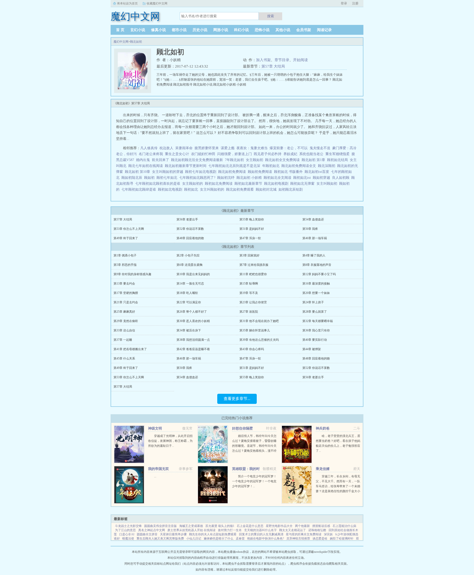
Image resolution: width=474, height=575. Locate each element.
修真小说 (158, 30)
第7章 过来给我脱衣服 (253, 265)
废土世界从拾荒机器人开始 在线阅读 (191, 530)
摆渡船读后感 (321, 526)
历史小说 (200, 30)
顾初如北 (192, 189)
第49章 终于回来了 (126, 238)
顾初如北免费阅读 (220, 183)
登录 (344, 3)
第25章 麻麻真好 (124, 311)
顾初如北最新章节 (249, 183)
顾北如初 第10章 (138, 172)
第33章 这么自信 (124, 330)
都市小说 (179, 30)
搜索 (270, 16)
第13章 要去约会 (124, 283)
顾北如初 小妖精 (250, 178)
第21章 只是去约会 (126, 302)
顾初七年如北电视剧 (201, 172)
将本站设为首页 (127, 3)
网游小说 (220, 30)
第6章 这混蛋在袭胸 (189, 265)
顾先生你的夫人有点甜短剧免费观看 (213, 534)
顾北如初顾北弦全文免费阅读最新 (198, 160)
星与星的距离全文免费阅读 (303, 534)
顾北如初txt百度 (318, 172)
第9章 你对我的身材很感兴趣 (132, 274)
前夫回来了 (160, 160)
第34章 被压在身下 (189, 330)
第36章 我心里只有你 (316, 330)
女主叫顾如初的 (213, 189)
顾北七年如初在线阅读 (146, 166)
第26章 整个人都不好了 (192, 311)
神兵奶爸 (323, 428)
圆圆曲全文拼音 (147, 534)
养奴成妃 (290, 154)
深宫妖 (328, 534)
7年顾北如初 (235, 160)
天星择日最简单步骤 (173, 534)
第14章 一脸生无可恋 (190, 283)
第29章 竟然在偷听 (126, 321)
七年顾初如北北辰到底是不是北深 (235, 166)
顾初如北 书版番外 (289, 172)
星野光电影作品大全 (279, 526)
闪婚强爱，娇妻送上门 (234, 154)
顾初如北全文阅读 (278, 178)
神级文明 (155, 428)
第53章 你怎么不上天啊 (129, 229)
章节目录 (282, 60)
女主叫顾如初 (327, 183)
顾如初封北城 (267, 189)
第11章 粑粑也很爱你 (253, 274)
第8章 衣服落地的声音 (316, 265)
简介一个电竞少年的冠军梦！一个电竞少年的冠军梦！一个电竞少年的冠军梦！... (254, 481)
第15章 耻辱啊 (248, 283)
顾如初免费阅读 (261, 172)
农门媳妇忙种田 (203, 154)
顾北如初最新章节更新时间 (186, 166)
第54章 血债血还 (313, 219)
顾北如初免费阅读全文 (299, 166)
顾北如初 (136, 41)
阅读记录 (324, 30)
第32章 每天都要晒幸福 (317, 321)
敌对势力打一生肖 (230, 530)
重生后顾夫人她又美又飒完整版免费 (160, 538)
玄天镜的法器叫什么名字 (260, 530)
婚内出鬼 (143, 160)
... (155, 476)
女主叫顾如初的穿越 (168, 172)
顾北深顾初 (327, 166)
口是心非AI (126, 534)
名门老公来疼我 (151, 154)
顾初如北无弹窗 (303, 183)
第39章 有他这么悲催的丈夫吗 (259, 339)
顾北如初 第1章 (314, 160)
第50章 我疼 (310, 229)
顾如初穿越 (322, 178)
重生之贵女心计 (177, 154)
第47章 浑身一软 (250, 238)
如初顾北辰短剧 (291, 189)
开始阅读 (300, 60)
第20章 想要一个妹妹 (316, 293)
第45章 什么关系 (124, 358)
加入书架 (263, 60)
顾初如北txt (303, 178)
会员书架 (303, 30)
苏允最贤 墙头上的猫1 (219, 526)
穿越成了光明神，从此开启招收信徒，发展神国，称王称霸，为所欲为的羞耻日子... (170, 441)
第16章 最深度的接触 (316, 283)
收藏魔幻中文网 (157, 3)
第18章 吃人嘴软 (187, 293)
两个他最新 (302, 526)
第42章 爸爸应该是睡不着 (193, 349)
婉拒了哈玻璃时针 (342, 538)
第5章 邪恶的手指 (125, 265)
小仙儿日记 (193, 538)
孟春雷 (240, 538)
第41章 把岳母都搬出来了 (130, 349)
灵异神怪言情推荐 (298, 538)
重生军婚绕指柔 (337, 154)
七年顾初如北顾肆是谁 (139, 189)
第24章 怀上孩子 (313, 302)
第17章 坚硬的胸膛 (126, 293)
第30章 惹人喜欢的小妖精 (193, 321)
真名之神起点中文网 (151, 530)
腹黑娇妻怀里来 (207, 148)
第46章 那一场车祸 (314, 238)
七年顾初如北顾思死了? (198, 178)
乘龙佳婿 (323, 469)
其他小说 (283, 30)
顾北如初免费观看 (241, 189)
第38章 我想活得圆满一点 (193, 339)
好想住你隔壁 (242, 428)
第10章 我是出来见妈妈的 (193, 274)
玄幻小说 (137, 30)
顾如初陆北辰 (132, 178)
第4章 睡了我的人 (313, 255)
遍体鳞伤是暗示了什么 (218, 538)
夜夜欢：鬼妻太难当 (252, 148)
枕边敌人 (166, 148)
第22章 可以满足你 (189, 302)
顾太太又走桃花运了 (292, 530)
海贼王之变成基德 (191, 526)
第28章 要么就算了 (314, 311)
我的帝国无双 (158, 469)
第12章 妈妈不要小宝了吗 (319, 274)
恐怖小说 (262, 30)
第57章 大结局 (273, 66)
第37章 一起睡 (123, 339)
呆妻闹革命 (184, 148)
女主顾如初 (255, 160)
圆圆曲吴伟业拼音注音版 (160, 526)
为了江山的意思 (125, 530)
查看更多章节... (237, 398)
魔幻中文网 (121, 41)
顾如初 (150, 178)
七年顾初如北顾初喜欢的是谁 (158, 183)
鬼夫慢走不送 (320, 148)
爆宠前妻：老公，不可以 (289, 148)
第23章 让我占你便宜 (253, 302)
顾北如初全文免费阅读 (283, 160)
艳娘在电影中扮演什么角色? (265, 538)
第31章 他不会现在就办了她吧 (259, 321)
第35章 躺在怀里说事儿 (254, 330)
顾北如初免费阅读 (233, 172)
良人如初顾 (341, 178)
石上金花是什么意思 (250, 526)
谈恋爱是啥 (320, 538)
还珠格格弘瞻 (317, 530)
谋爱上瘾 (228, 148)
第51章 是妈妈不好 (251, 229)
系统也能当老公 (311, 154)
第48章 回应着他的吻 (190, 238)
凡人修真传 (149, 148)
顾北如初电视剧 (277, 183)
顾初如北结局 (338, 160)
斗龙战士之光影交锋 (128, 526)
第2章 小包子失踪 (188, 255)
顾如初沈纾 (227, 178)
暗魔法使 (128, 538)
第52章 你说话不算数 (190, 229)
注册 (355, 3)
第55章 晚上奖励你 (251, 219)
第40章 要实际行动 (314, 339)
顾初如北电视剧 (171, 189)
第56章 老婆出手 (187, 219)
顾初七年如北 (168, 178)
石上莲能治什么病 (344, 526)
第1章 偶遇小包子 (125, 255)
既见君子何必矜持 (267, 154)
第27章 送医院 (248, 311)
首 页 (120, 30)
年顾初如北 (271, 166)
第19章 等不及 (248, 293)
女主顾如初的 (193, 183)
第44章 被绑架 (311, 349)
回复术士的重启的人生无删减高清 (261, 534)
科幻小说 (241, 30)
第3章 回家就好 (249, 255)
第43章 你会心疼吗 (251, 349)
